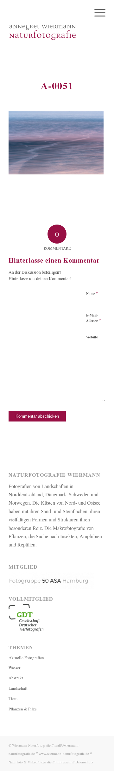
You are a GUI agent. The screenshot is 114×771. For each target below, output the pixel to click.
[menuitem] (96, 12)
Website (92, 337)
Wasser (14, 667)
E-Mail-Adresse (93, 318)
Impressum (63, 762)
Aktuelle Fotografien (26, 657)
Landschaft (18, 688)
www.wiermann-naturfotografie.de (64, 753)
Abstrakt (16, 678)
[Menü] (96, 12)
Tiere (13, 698)
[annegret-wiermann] (47, 31)
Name (92, 293)
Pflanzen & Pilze (23, 709)
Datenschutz (84, 762)
